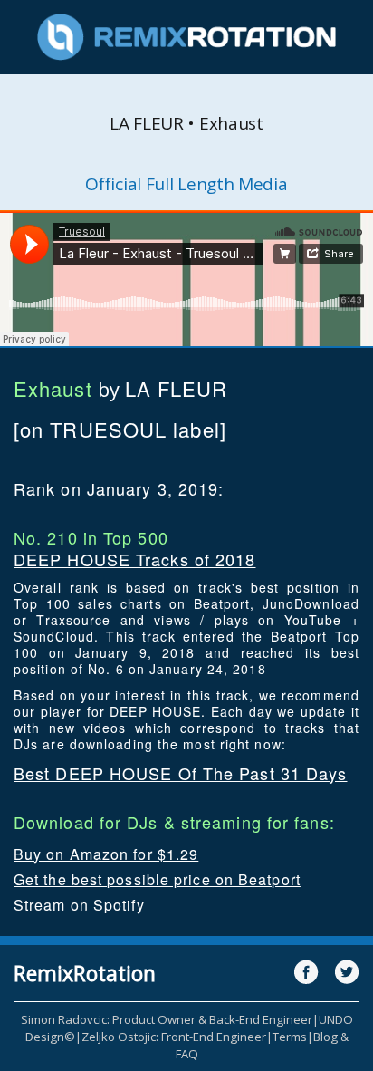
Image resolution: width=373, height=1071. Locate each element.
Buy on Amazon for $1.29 (106, 854)
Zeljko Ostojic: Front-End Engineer (173, 1036)
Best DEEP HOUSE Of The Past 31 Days (181, 773)
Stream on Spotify (79, 904)
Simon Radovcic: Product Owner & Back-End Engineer (166, 1019)
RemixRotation (85, 973)
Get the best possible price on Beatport (157, 879)
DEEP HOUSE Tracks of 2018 (135, 559)
